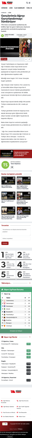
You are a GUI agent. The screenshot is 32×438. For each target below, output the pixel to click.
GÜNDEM (4, 8)
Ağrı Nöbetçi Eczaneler (5, 401)
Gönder (5, 243)
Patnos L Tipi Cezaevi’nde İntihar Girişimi (11, 266)
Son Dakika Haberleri (8, 416)
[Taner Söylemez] (5, 165)
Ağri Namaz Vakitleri (8, 406)
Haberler (3, 12)
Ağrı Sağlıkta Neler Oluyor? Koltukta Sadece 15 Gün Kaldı (22, 187)
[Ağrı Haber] (7, 3)
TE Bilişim (20, 429)
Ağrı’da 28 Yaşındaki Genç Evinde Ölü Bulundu (23, 217)
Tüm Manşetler (23, 412)
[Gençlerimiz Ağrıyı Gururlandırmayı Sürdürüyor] (16, 47)
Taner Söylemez (16, 163)
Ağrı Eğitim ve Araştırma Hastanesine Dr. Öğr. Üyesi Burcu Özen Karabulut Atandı (27, 275)
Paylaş (5, 59)
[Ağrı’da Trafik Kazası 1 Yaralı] (8, 195)
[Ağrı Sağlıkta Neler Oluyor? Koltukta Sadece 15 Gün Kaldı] (24, 180)
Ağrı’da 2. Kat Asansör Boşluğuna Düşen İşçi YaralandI (27, 266)
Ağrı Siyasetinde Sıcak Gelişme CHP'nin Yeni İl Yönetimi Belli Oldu (7, 217)
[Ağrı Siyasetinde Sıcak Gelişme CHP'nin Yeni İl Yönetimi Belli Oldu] (8, 210)
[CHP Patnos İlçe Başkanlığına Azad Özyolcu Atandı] (24, 195)
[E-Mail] (12, 167)
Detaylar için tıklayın (16, 331)
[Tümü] (30, 283)
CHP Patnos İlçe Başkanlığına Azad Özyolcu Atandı (22, 202)
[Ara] (27, 3)
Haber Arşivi (22, 416)
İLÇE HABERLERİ (19, 8)
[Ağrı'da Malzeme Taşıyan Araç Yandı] (8, 180)
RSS (6, 423)
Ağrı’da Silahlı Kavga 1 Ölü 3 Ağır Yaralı (9, 256)
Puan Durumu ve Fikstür (9, 412)
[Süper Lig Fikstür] (30, 337)
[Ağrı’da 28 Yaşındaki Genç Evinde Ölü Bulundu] (24, 210)
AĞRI (11, 8)
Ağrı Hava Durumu (23, 400)
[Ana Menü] (29, 3)
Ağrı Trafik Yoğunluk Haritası (23, 407)
